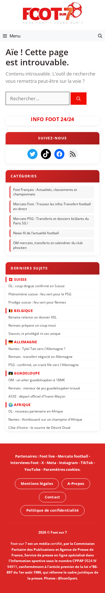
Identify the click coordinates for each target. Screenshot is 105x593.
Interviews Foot (24, 462)
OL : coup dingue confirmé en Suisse (36, 286)
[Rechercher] (79, 98)
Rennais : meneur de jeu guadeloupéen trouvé (44, 388)
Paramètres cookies (61, 469)
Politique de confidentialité (52, 510)
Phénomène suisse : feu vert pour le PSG (39, 294)
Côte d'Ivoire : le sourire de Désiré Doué (39, 427)
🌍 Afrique (19, 404)
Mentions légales (37, 483)
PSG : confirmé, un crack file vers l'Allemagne (43, 365)
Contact (52, 497)
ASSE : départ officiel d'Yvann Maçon (36, 396)
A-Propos (75, 483)
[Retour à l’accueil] (52, 13)
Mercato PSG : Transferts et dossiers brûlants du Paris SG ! (51, 221)
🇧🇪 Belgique (20, 310)
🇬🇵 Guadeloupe (24, 373)
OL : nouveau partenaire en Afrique (35, 411)
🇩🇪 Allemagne (22, 341)
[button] (100, 35)
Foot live (47, 456)
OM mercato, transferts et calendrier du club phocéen (48, 245)
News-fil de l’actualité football (36, 233)
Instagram (68, 462)
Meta (51, 462)
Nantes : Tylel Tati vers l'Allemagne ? (36, 349)
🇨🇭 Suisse (17, 279)
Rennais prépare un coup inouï (32, 325)
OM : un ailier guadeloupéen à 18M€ (36, 380)
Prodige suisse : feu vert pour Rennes (37, 302)
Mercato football (73, 456)
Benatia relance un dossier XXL (32, 317)
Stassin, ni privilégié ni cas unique (34, 333)
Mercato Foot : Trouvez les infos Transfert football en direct (52, 206)
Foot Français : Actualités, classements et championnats (45, 192)
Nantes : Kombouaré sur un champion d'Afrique (45, 419)
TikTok (87, 462)
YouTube (32, 469)
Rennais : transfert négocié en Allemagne (40, 357)
